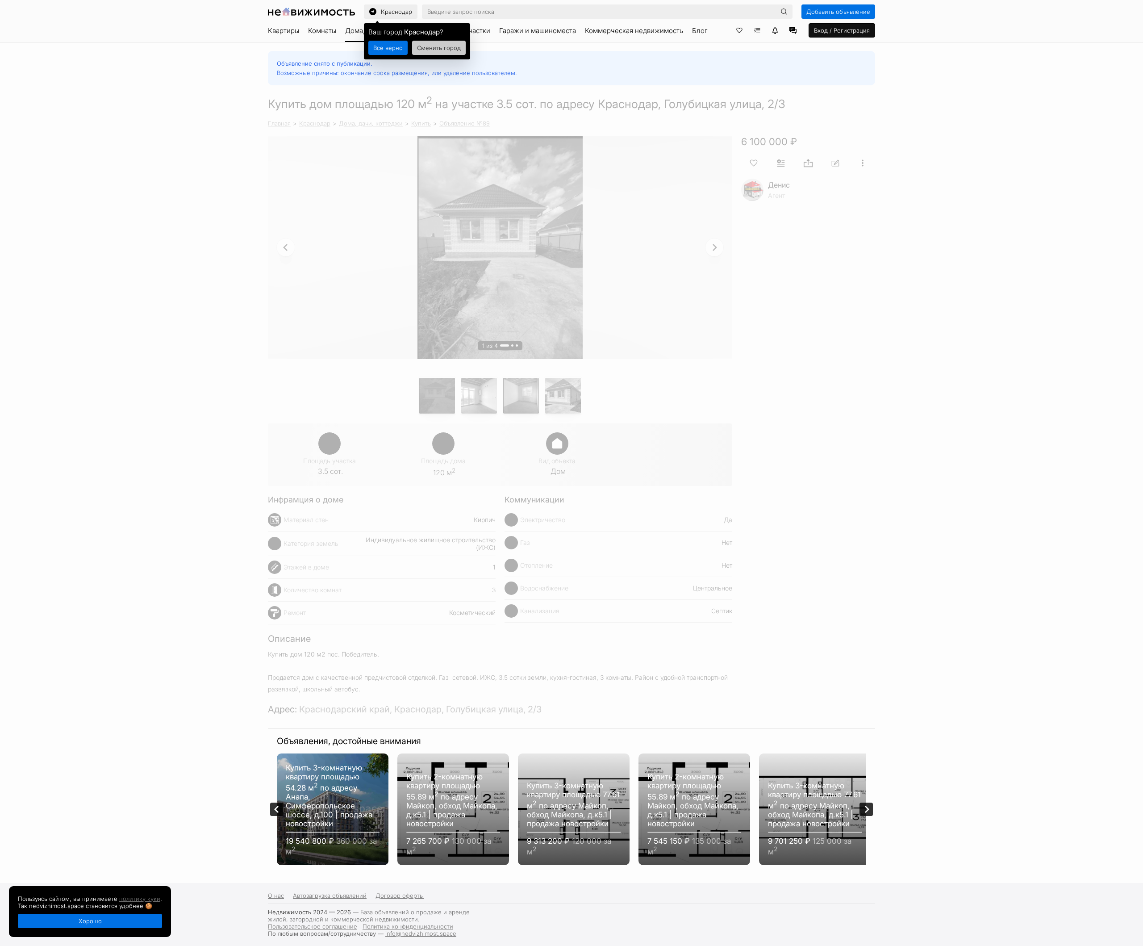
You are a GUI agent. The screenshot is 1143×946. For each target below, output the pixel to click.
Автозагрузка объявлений (330, 895)
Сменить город (439, 47)
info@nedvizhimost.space (420, 933)
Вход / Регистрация (842, 30)
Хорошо (90, 921)
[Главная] (311, 12)
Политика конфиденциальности (408, 926)
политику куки (139, 898)
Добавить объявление (838, 11)
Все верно (388, 47)
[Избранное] (739, 30)
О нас (276, 895)
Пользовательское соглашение (312, 926)
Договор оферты (399, 895)
